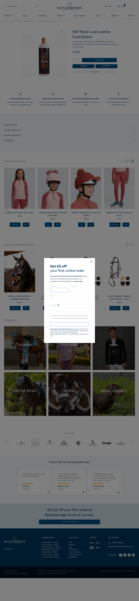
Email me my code (69, 324)
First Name (53, 286)
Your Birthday (53, 305)
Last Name (73, 286)
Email (51, 295)
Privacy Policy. (83, 318)
